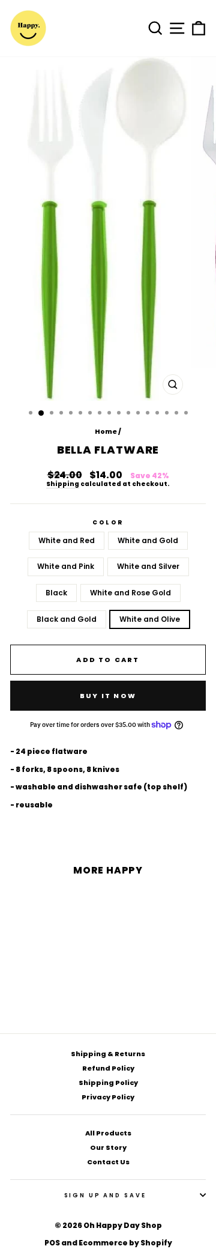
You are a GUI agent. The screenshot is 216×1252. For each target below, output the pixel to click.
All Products (108, 1133)
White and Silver (148, 566)
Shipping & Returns (108, 1054)
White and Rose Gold (130, 593)
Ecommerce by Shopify (125, 1243)
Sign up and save (105, 1195)
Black (56, 593)
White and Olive (149, 619)
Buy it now (108, 695)
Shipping (62, 484)
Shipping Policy (108, 1082)
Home (106, 431)
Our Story (108, 1147)
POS (52, 1243)
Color (107, 522)
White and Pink (65, 566)
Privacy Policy (108, 1097)
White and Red (66, 540)
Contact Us (108, 1162)
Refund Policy (108, 1068)
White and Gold (148, 540)
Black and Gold (67, 619)
